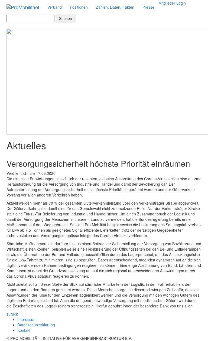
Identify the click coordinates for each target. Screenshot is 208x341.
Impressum (27, 319)
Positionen (79, 7)
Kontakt (23, 330)
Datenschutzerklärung (36, 324)
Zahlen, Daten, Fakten (115, 7)
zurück (12, 314)
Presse (148, 7)
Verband (54, 7)
